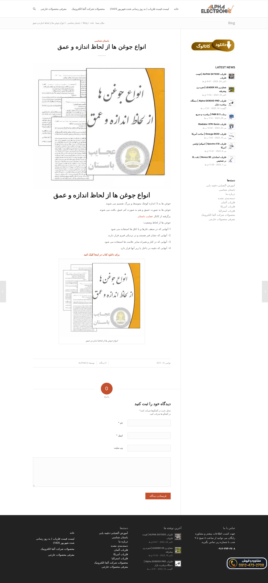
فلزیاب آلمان (228, 202)
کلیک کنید (89, 254)
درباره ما (230, 193)
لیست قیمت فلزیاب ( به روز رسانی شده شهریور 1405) (55, 540)
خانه (72, 532)
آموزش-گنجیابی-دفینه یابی (220, 185)
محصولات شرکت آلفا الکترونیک (218, 214)
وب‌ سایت (118, 448)
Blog (231, 23)
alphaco (83, 363)
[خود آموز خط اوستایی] (265, 291)
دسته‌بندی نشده (226, 198)
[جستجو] (34, 8)
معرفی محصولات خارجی (222, 219)
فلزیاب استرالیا (227, 210)
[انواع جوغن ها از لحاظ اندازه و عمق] (102, 126)
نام (120, 422)
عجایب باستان (145, 216)
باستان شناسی (101, 40)
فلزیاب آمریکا (228, 206)
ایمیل (119, 435)
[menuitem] (176, 8)
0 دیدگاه (103, 363)
